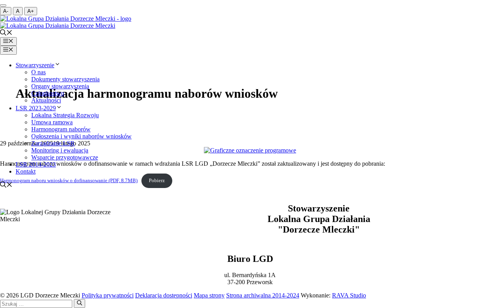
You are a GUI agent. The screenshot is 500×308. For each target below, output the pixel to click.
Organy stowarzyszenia (60, 86)
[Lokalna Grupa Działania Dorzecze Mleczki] (65, 18)
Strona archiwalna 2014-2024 (262, 295)
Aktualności (46, 100)
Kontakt (26, 171)
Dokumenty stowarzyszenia (65, 79)
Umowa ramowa (52, 122)
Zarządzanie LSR (53, 143)
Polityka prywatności (108, 295)
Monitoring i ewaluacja (59, 150)
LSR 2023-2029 (36, 108)
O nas (38, 72)
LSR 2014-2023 (36, 164)
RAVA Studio (349, 295)
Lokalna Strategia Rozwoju (65, 115)
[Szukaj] (79, 303)
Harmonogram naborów (61, 129)
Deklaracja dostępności (163, 295)
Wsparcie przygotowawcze (64, 157)
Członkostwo (47, 93)
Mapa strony (209, 295)
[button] (6, 33)
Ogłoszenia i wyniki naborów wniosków (81, 136)
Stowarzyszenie (35, 65)
